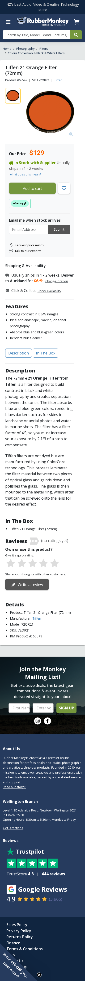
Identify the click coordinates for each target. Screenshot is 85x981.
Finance (13, 942)
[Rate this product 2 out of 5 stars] (21, 563)
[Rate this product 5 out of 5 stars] (54, 563)
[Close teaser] (39, 974)
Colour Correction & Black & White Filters (36, 53)
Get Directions (13, 828)
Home (7, 48)
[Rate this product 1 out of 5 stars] (10, 563)
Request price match (29, 245)
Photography (25, 48)
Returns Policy (19, 936)
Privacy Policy (18, 930)
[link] (37, 721)
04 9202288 (16, 815)
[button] (19, 962)
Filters (43, 48)
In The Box (45, 353)
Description (18, 353)
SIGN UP (66, 708)
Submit (59, 229)
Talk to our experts (28, 251)
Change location (56, 281)
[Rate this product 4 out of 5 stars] (43, 563)
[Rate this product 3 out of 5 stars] (32, 563)
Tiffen (58, 80)
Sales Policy (16, 924)
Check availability (49, 291)
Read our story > (14, 787)
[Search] (76, 34)
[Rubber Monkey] (43, 25)
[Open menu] (8, 22)
